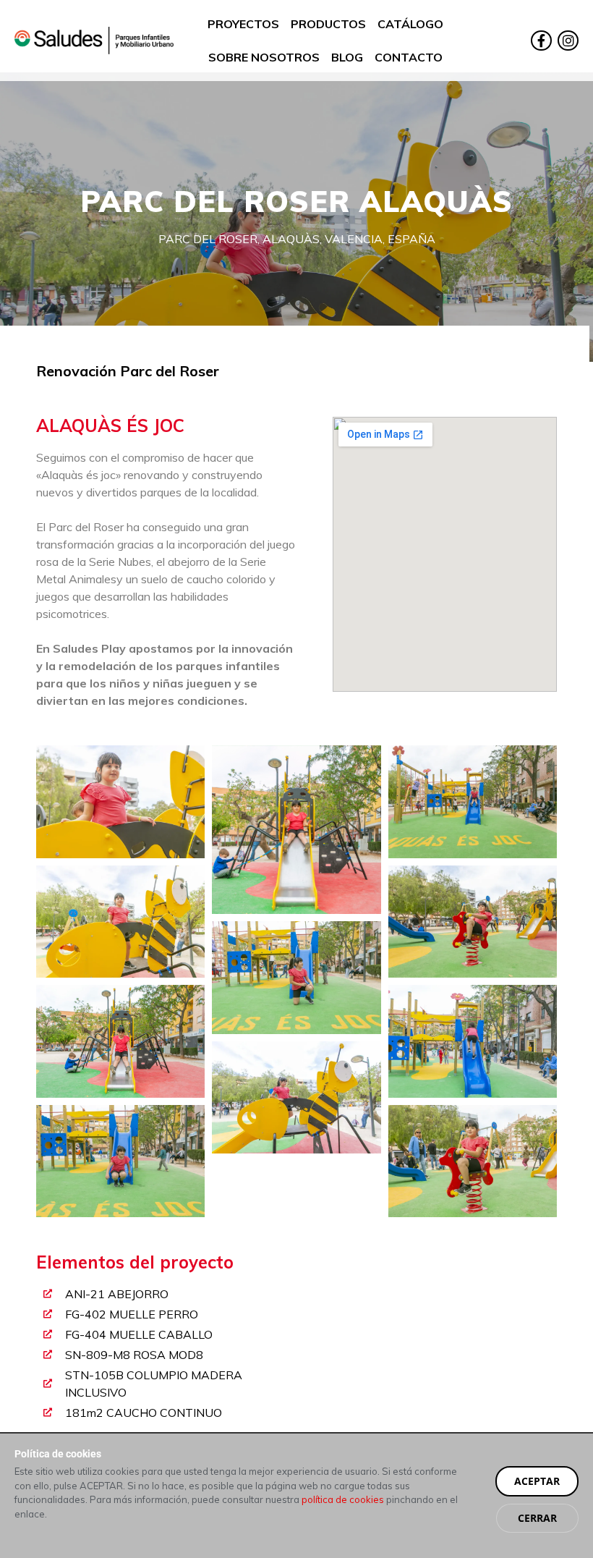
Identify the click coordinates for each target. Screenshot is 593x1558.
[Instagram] (568, 40)
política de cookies (343, 1499)
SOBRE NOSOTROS (264, 57)
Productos (328, 24)
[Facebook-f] (541, 40)
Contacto (409, 57)
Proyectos (243, 24)
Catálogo (410, 24)
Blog (347, 57)
